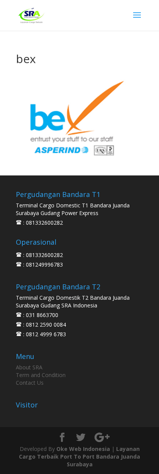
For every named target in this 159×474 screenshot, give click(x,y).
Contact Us (30, 382)
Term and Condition (41, 375)
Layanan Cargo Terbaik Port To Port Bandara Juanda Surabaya (79, 456)
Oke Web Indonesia (83, 448)
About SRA (29, 367)
